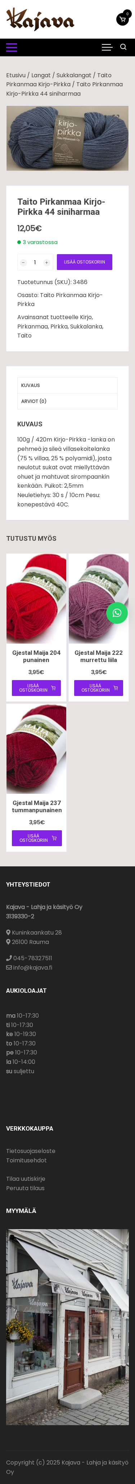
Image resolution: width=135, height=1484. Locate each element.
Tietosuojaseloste (30, 1151)
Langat (41, 75)
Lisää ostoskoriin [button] (33, 688)
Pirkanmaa (32, 326)
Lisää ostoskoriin (84, 262)
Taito (24, 335)
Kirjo (86, 317)
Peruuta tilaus (25, 1188)
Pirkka (59, 326)
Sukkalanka (86, 326)
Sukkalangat (74, 75)
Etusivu (16, 75)
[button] (116, 118)
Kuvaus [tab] (30, 385)
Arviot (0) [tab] (33, 401)
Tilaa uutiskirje (25, 1179)
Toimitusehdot (26, 1160)
